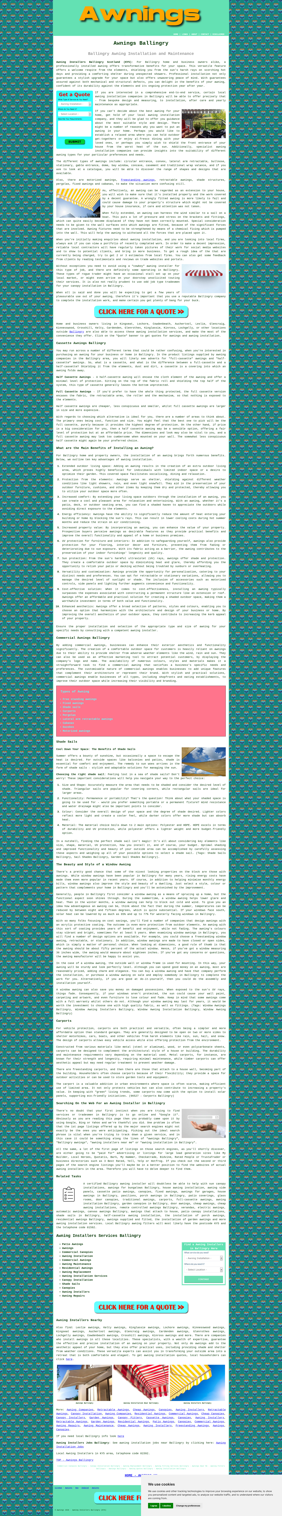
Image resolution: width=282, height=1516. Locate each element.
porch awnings (151, 1195)
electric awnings (211, 1207)
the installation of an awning (194, 496)
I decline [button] (166, 1505)
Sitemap (58, 1488)
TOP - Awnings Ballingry (74, 1460)
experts (128, 1351)
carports (104, 1028)
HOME (175, 34)
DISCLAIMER (218, 34)
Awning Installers (190, 1409)
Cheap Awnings (144, 1409)
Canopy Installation (86, 1413)
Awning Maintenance (99, 1425)
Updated (85, 1488)
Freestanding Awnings (192, 1425)
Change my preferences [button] (188, 1505)
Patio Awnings (163, 1421)
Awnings (218, 1425)
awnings (101, 161)
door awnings (180, 1203)
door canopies (107, 1199)
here (69, 1359)
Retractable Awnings (113, 1409)
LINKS (185, 34)
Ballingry (76, 331)
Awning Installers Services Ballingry (98, 1236)
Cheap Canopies (212, 1413)
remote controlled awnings (140, 1207)
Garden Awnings (101, 1417)
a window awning (174, 898)
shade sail (122, 841)
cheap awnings (203, 1203)
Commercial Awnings (183, 1413)
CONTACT (205, 34)
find (68, 1327)
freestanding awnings (138, 179)
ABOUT (194, 34)
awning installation (136, 459)
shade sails (78, 767)
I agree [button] (153, 1505)
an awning (81, 354)
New (76, 1488)
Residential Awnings (150, 1413)
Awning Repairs (68, 1425)
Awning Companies (80, 1409)
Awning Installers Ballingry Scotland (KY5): (94, 62)
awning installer (143, 630)
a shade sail (182, 853)
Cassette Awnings (159, 1417)
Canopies (165, 1409)
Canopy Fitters (130, 1417)
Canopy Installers (70, 1417)
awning (141, 190)
